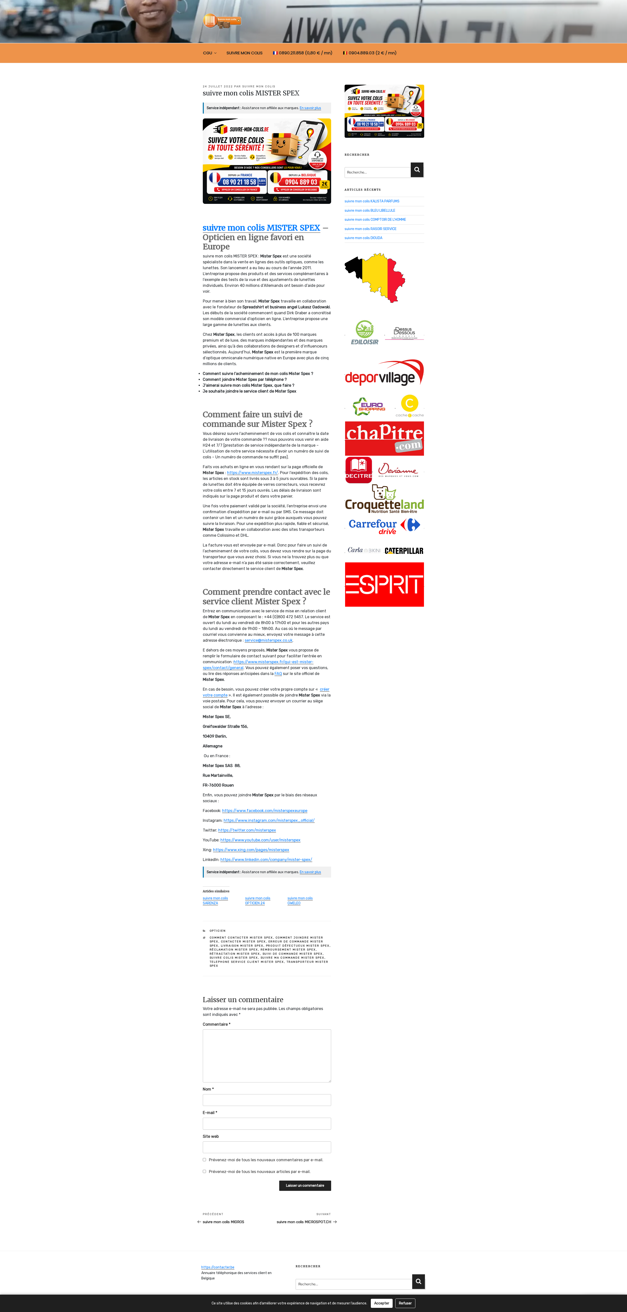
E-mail (210, 1112)
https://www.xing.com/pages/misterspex (251, 850)
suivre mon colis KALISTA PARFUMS (372, 201)
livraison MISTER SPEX (242, 945)
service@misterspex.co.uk (268, 640)
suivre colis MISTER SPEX (234, 957)
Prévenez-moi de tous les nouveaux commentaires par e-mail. (266, 1160)
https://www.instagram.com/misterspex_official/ (269, 820)
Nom (208, 1089)
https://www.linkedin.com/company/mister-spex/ (266, 859)
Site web (211, 1136)
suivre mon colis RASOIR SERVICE (371, 229)
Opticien (218, 930)
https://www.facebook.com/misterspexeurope (264, 810)
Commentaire (216, 1024)
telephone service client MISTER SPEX (247, 962)
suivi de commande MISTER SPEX (293, 953)
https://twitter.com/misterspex (247, 830)
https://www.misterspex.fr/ (252, 472)
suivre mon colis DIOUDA (363, 238)
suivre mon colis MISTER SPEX (261, 228)
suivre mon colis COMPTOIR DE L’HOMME (375, 220)
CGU (207, 53)
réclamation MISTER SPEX (234, 949)
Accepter (381, 1303)
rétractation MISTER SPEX (235, 953)
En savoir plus (310, 108)
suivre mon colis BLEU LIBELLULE (370, 211)
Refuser (405, 1303)
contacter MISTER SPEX (243, 941)
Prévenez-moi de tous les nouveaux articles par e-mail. (260, 1171)
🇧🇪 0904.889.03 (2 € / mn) (370, 53)
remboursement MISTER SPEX (288, 949)
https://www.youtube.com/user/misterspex (260, 840)
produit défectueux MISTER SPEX (298, 945)
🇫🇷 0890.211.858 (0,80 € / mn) (302, 53)
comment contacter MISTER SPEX (241, 937)
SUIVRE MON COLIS (245, 53)
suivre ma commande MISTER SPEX (293, 957)
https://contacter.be (217, 1267)
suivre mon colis (258, 86)
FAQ (278, 673)
